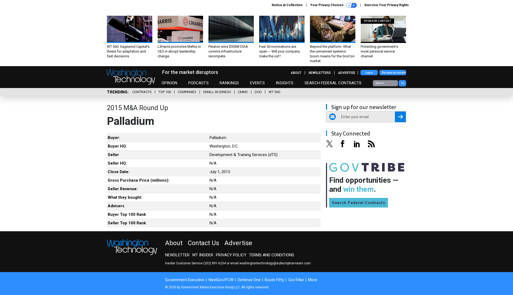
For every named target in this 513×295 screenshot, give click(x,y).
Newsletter (177, 255)
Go (403, 83)
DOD (258, 92)
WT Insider (202, 255)
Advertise (346, 73)
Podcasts (198, 83)
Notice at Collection (287, 5)
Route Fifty (274, 279)
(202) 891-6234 (214, 263)
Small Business (217, 92)
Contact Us (203, 243)
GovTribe (296, 279)
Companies (187, 92)
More (312, 279)
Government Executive (184, 279)
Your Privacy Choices (327, 5)
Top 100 (164, 92)
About (296, 73)
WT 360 (274, 92)
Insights (284, 83)
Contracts (142, 92)
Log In (369, 72)
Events (257, 83)
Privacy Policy (231, 255)
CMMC (243, 92)
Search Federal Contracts (333, 83)
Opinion (169, 83)
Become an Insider (394, 72)
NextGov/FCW (221, 279)
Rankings (229, 83)
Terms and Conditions (271, 255)
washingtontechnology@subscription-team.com (275, 263)
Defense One (249, 279)
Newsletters (320, 73)
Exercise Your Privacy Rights (386, 5)
